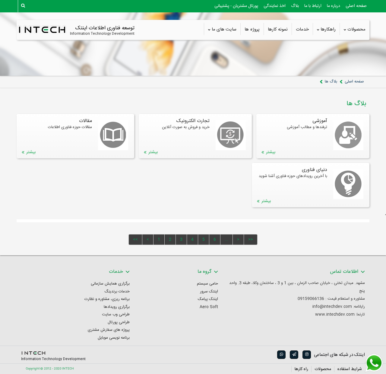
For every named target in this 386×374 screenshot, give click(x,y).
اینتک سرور (209, 292)
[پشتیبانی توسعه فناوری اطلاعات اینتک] (374, 363)
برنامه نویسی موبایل (114, 338)
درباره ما (333, 6)
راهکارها (328, 29)
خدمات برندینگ (117, 292)
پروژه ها (252, 29)
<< (135, 239)
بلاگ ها (331, 81)
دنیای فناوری (314, 170)
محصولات (356, 29)
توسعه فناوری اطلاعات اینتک (104, 28)
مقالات (85, 121)
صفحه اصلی (356, 6)
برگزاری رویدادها (117, 307)
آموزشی (319, 121)
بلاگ (295, 6)
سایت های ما (224, 29)
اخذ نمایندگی (275, 6)
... (226, 239)
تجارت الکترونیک (193, 121)
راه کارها (301, 369)
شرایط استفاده (349, 369)
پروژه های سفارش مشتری (109, 330)
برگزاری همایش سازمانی (110, 284)
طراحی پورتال (119, 322)
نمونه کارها (278, 29)
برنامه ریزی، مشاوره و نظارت (107, 299)
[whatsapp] (281, 354)
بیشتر (270, 152)
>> (250, 239)
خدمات (302, 29)
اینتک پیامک (208, 299)
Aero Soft (209, 307)
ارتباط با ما (312, 6)
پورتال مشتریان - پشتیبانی (236, 6)
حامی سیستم (207, 284)
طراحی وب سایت (116, 315)
